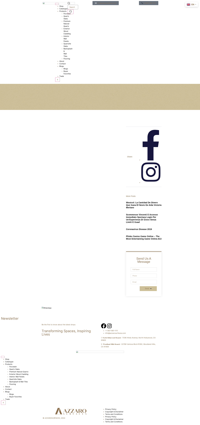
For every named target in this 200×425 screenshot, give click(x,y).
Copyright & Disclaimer (114, 412)
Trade (61, 76)
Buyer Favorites (15, 397)
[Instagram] (109, 326)
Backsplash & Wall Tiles (18, 382)
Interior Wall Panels (66, 38)
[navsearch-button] (69, 4)
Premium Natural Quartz (18, 372)
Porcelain (13, 367)
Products (62, 11)
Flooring (12, 384)
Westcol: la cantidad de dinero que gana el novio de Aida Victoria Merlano (143, 205)
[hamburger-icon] (57, 4)
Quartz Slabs (14, 369)
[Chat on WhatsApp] (46, 308)
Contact (62, 64)
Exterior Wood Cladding (18, 374)
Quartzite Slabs (15, 379)
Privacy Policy (110, 409)
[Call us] (43, 313)
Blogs (61, 66)
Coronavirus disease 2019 (139, 229)
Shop (61, 6)
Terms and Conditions (113, 414)
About (61, 61)
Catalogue (63, 9)
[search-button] (70, 11)
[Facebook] (103, 326)
